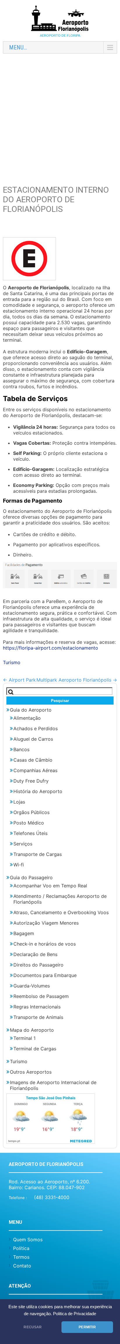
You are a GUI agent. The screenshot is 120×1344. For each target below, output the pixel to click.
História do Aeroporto (37, 791)
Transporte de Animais (38, 1017)
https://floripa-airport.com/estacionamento (50, 648)
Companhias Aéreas (35, 770)
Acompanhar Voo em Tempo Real (50, 886)
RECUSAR (33, 1327)
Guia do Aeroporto (31, 710)
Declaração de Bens (35, 954)
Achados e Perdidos (35, 728)
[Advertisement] (60, 118)
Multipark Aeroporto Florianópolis (76, 680)
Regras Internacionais (37, 1007)
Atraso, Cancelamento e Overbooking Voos (61, 912)
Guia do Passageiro (31, 877)
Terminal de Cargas (34, 1049)
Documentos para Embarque (45, 975)
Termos (21, 1257)
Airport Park (19, 680)
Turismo (11, 662)
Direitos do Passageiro (38, 965)
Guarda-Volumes (31, 986)
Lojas (19, 802)
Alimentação (27, 718)
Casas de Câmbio (32, 760)
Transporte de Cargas (37, 854)
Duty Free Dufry (31, 781)
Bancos (21, 749)
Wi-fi (18, 865)
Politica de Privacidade (74, 1313)
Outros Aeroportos (31, 1072)
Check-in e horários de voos (44, 944)
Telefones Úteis (30, 833)
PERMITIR (87, 1327)
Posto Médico (28, 823)
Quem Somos (28, 1239)
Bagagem (23, 933)
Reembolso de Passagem (41, 996)
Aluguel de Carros (33, 739)
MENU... (18, 47)
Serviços (22, 844)
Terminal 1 (24, 1038)
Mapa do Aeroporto (32, 1030)
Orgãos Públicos (31, 812)
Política (21, 1248)
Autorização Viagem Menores (46, 923)
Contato (22, 1266)
